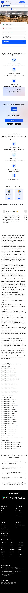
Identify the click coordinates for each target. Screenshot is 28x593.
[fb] (2, 583)
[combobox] (14, 24)
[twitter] (5, 583)
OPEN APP (22, 2)
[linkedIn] (12, 583)
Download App (14, 120)
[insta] (8, 583)
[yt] (15, 583)
